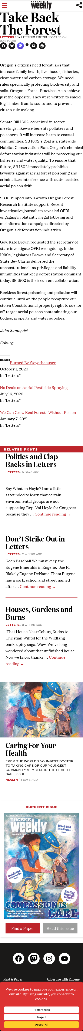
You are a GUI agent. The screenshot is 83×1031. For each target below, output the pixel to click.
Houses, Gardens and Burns (39, 612)
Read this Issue (60, 928)
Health (12, 779)
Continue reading (53, 514)
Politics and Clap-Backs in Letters (33, 460)
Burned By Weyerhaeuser (33, 362)
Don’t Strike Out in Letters (35, 542)
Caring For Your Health (31, 749)
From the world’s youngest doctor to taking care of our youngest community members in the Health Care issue (39, 767)
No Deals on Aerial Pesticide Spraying (34, 387)
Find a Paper (22, 928)
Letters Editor (34, 37)
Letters (7, 37)
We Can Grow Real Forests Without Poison (38, 412)
